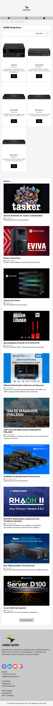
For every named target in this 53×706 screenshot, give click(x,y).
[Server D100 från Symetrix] (27, 591)
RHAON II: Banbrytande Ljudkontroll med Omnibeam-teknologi (21, 520)
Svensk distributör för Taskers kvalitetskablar (23, 216)
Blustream (14, 67)
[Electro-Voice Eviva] (27, 241)
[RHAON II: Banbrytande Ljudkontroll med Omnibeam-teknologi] (27, 502)
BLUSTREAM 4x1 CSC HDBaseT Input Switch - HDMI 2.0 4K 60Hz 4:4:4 (14, 115)
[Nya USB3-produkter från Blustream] (27, 548)
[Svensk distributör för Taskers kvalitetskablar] (27, 198)
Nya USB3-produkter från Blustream (19, 566)
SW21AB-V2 (39, 110)
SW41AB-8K (39, 65)
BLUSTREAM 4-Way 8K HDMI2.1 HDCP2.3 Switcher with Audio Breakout (39, 70)
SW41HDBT (14, 110)
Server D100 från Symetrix (15, 608)
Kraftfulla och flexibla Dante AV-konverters (22, 476)
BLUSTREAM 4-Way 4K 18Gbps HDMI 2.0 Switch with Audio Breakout (14, 160)
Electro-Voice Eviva (12, 258)
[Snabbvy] (13, 63)
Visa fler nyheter (26, 620)
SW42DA (14, 65)
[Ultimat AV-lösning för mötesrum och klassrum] (27, 368)
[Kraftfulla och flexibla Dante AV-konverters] (27, 459)
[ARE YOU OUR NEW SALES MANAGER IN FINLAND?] (27, 412)
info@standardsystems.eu (10, 676)
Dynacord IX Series (12, 300)
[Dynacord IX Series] (27, 283)
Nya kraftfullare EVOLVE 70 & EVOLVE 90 (21, 343)
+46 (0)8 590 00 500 (9, 674)
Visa (13, 76)
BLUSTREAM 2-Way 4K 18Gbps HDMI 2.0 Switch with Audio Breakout (39, 115)
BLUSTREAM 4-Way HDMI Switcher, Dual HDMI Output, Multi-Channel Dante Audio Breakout (14, 71)
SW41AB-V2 (14, 155)
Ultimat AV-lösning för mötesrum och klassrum (24, 385)
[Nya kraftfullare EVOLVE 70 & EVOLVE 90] (27, 325)
